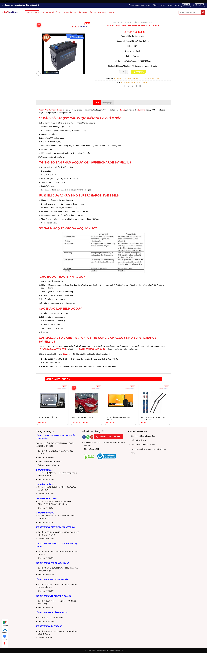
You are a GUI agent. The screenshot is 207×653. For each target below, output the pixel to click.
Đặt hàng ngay (138, 72)
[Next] (86, 45)
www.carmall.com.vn (51, 465)
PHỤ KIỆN (102, 12)
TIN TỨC (112, 12)
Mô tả (97, 103)
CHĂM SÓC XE (31, 12)
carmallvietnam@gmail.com (52, 461)
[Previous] (40, 45)
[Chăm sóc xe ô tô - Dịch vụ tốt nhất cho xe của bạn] (10, 12)
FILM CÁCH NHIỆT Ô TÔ (50, 12)
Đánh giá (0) (107, 103)
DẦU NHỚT (82, 12)
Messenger (5, 639)
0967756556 (50, 479)
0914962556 (50, 457)
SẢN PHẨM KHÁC (153, 79)
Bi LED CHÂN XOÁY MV (47, 417)
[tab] (97, 102)
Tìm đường (5, 625)
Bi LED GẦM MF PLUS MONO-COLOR (118, 418)
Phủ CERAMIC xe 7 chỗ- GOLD (84, 417)
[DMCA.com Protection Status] (89, 456)
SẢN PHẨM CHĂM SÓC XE (143, 22)
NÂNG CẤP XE (69, 12)
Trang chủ (115, 22)
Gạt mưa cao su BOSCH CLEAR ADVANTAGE (152, 418)
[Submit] (203, 12)
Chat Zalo (4, 632)
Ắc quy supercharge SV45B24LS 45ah (134, 82)
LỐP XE (92, 12)
